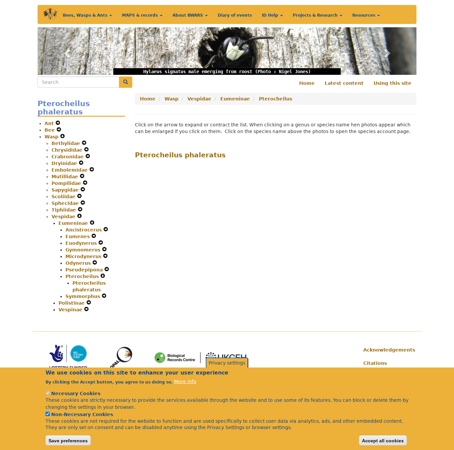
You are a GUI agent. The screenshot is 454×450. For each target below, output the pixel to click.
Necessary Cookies (75, 393)
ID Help (271, 15)
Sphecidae (66, 203)
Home (307, 83)
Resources (364, 15)
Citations (375, 363)
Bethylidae (67, 143)
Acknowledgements (387, 350)
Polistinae (72, 303)
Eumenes (78, 236)
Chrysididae (68, 150)
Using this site (392, 83)
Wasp (52, 136)
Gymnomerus (83, 249)
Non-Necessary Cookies (82, 414)
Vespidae (64, 216)
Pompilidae (67, 183)
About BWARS (188, 15)
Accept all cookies (383, 440)
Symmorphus (83, 296)
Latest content (344, 83)
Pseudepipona (84, 269)
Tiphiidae (65, 210)
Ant (50, 123)
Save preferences (68, 440)
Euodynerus (81, 243)
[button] (66, 51)
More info (185, 381)
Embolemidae (70, 170)
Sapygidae (66, 190)
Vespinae (71, 309)
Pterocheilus (82, 276)
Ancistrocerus (84, 229)
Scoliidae (64, 196)
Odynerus (78, 263)
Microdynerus (84, 256)
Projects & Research (316, 15)
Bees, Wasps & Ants (86, 15)
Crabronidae (68, 156)
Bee (51, 130)
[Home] (50, 14)
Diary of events (235, 15)
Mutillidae (66, 176)
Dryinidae (65, 163)
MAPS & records (140, 15)
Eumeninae (74, 223)
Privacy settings (227, 363)
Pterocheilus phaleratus (180, 155)
